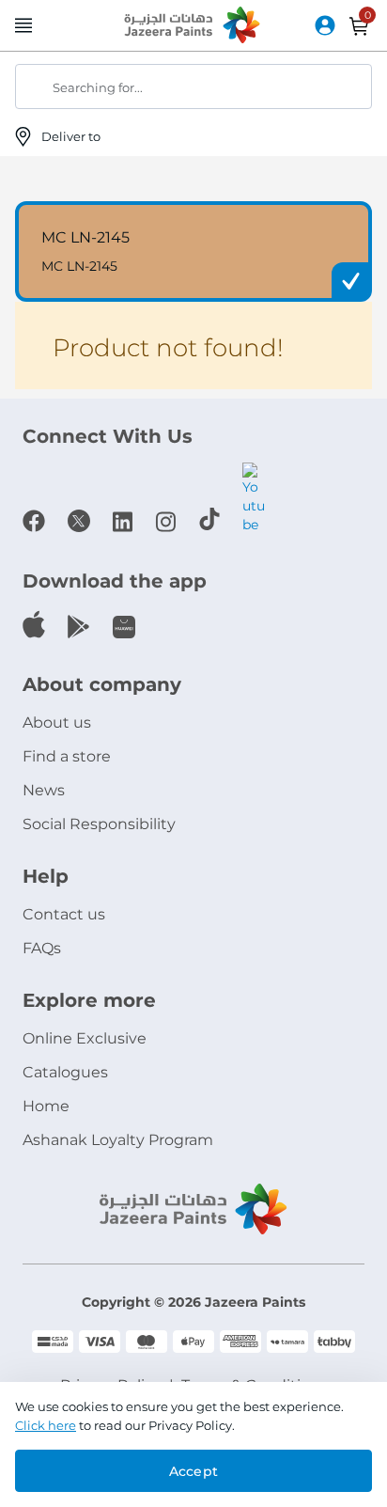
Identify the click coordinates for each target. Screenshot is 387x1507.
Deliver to (72, 136)
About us (57, 722)
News (44, 790)
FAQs (42, 948)
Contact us (64, 914)
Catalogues (65, 1072)
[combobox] (193, 86)
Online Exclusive (85, 1038)
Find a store (67, 756)
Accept (193, 1471)
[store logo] (193, 26)
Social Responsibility (99, 824)
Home (46, 1106)
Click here (45, 1425)
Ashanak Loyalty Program (118, 1140)
